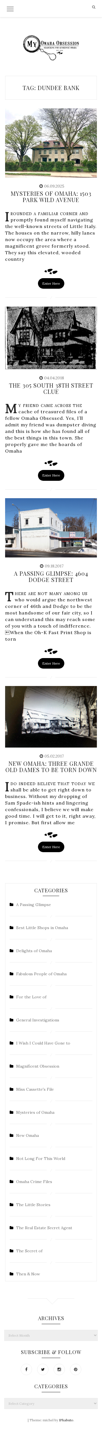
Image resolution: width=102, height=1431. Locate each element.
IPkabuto (66, 1420)
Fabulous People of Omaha (41, 973)
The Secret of (29, 1250)
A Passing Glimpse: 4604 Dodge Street (51, 576)
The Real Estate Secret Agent (44, 1227)
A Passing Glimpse (33, 904)
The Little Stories (33, 1204)
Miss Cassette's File (35, 1089)
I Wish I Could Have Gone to (43, 1043)
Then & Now (28, 1274)
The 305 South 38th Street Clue (51, 388)
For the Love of (31, 997)
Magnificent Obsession (37, 1066)
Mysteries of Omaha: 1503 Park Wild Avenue (51, 196)
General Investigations (37, 1020)
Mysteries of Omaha (35, 1112)
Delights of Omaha (34, 950)
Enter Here (51, 283)
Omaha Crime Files (34, 1181)
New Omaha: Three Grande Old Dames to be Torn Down (51, 766)
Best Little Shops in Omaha (42, 927)
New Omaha (27, 1135)
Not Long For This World (40, 1158)
